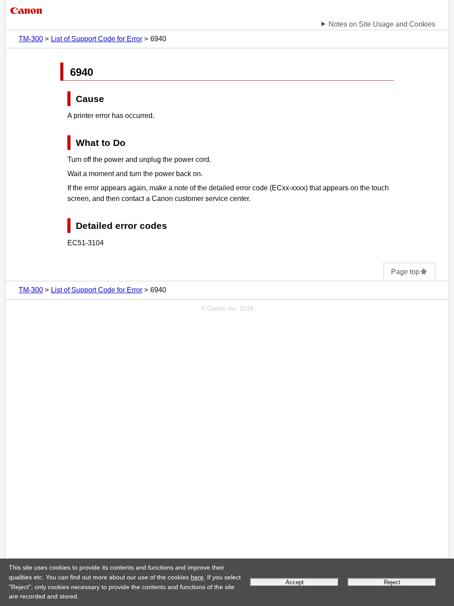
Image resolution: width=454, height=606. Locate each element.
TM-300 (31, 39)
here (197, 577)
